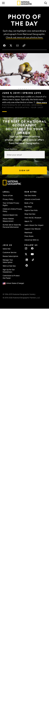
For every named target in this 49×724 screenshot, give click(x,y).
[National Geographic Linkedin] (26, 260)
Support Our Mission (32, 229)
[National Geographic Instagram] (26, 248)
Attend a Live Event (32, 199)
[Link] (24, 45)
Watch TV (28, 221)
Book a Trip (28, 203)
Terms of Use (8, 195)
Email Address (10, 149)
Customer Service (9, 252)
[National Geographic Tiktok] (33, 260)
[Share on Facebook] (4, 45)
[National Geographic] (24, 3)
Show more (41, 102)
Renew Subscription (10, 256)
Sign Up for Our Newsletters (9, 270)
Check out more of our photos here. (24, 37)
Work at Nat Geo (9, 266)
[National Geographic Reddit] (26, 265)
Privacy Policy (8, 199)
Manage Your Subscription (8, 261)
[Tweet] (11, 45)
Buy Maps (28, 206)
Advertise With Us (31, 240)
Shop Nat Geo (29, 214)
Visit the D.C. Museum (32, 218)
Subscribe (6, 249)
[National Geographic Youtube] (32, 254)
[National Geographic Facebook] (32, 248)
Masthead (28, 232)
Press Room (28, 236)
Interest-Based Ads (10, 215)
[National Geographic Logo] (12, 185)
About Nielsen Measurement (8, 219)
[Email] (17, 45)
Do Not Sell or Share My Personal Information (12, 226)
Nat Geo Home (30, 195)
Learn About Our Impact (33, 225)
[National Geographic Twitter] (26, 254)
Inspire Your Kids (31, 210)
